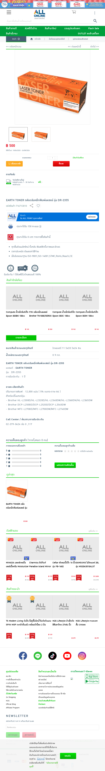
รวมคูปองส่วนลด (72, 28)
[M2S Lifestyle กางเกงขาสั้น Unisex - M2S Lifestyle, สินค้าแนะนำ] (87, 606)
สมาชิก (8, 676)
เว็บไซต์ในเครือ (11, 693)
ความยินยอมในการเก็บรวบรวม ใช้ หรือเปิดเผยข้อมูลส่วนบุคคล (51, 695)
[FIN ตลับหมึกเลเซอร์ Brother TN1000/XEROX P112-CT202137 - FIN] (40, 297)
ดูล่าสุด (10, 475)
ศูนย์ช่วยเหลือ (12, 671)
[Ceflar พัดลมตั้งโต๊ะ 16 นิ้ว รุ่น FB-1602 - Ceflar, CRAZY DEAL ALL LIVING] (64, 548)
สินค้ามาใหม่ (50, 28)
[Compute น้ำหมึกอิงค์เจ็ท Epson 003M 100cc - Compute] (87, 297)
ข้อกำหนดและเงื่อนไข (47, 671)
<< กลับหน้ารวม (13, 46)
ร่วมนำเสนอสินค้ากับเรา (47, 700)
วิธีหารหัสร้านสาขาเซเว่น (14, 690)
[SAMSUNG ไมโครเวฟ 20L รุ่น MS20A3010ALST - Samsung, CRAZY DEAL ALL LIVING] (87, 548)
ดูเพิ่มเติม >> (93, 531)
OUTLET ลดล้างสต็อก (88, 33)
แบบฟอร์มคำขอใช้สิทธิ (46, 707)
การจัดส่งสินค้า (11, 683)
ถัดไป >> (94, 46)
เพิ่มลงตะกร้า (16, 163)
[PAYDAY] (52, 4)
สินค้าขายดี (11, 28)
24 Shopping (11, 697)
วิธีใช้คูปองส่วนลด (12, 686)
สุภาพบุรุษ (12, 735)
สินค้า (14, 39)
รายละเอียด (21, 337)
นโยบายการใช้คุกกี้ (45, 683)
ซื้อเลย (61, 163)
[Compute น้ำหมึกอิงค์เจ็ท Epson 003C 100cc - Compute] (64, 297)
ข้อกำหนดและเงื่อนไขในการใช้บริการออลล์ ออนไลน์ (51, 678)
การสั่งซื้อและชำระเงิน (13, 679)
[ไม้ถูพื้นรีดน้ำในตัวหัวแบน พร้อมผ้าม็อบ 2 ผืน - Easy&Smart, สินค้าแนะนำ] (40, 606)
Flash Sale (93, 28)
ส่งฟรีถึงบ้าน (31, 28)
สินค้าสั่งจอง (12, 33)
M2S (7, 700)
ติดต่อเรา (41, 704)
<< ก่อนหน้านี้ (74, 46)
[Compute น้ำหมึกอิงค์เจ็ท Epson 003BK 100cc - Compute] (17, 297)
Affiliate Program (13, 707)
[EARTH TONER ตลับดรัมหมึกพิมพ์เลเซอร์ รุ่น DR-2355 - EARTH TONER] (17, 490)
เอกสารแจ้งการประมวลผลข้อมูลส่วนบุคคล (50, 688)
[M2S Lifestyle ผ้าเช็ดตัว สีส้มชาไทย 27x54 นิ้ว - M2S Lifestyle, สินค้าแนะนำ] (64, 606)
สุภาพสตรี (29, 735)
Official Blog (11, 704)
